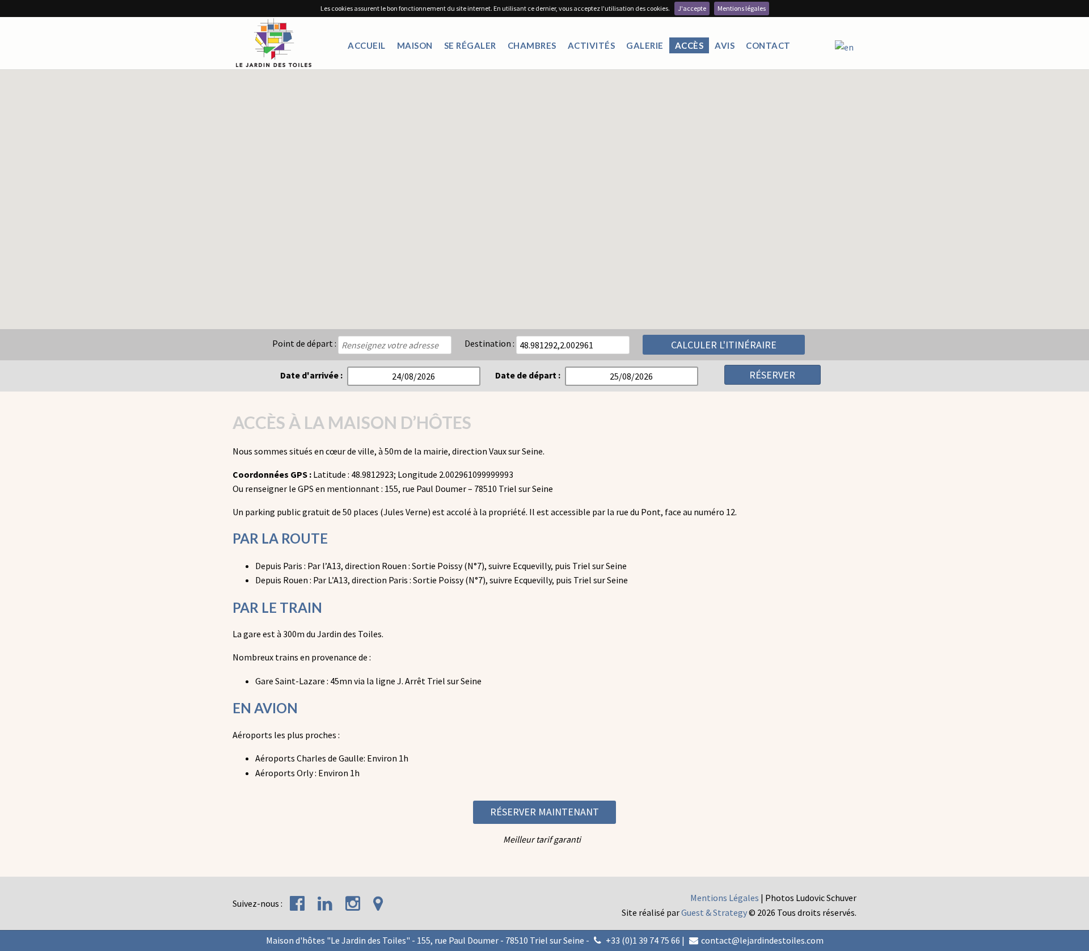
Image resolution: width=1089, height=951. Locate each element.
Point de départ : (304, 343)
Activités (591, 45)
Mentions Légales (724, 897)
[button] (544, 166)
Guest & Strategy (714, 912)
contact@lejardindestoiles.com (762, 940)
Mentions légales (741, 8)
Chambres (532, 45)
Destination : (489, 343)
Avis (725, 45)
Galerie (645, 45)
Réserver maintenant (544, 811)
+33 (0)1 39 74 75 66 (643, 940)
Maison (415, 45)
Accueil (367, 45)
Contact (768, 45)
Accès (689, 45)
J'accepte (692, 8)
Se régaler (470, 45)
